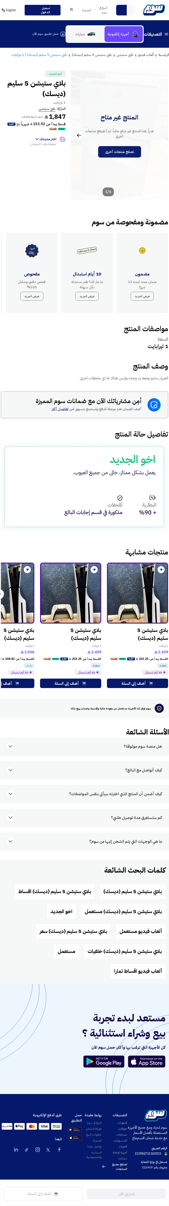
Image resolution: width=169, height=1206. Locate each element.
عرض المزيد (142, 296)
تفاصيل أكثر (60, 409)
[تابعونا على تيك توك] (27, 1149)
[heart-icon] (161, 569)
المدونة (86, 10)
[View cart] (71, 9)
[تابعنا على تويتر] (48, 1149)
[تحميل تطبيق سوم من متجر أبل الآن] (146, 1061)
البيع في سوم (103, 10)
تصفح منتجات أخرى (119, 151)
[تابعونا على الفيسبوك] (59, 1149)
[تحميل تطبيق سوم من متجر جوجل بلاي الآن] (106, 1061)
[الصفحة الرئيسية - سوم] (154, 10)
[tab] (124, 34)
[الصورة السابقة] (160, 135)
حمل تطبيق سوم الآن (45, 33)
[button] (121, 10)
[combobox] (125, 10)
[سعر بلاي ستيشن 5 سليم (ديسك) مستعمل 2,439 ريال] (137, 593)
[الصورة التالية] (79, 135)
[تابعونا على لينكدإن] (16, 1149)
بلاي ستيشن (47, 108)
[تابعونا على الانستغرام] (37, 1149)
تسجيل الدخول (45, 10)
